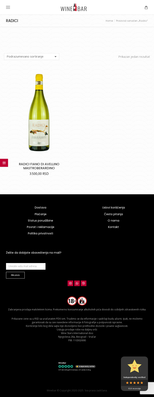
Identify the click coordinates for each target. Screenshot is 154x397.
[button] (59, 3)
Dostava (40, 208)
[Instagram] (70, 283)
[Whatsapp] (77, 283)
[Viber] (83, 283)
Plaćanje (41, 214)
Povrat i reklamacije (40, 227)
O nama (113, 221)
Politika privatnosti (40, 233)
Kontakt (113, 227)
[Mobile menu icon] (8, 7)
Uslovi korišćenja (113, 208)
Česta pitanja (113, 214)
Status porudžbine (40, 221)
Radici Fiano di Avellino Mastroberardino (39, 166)
